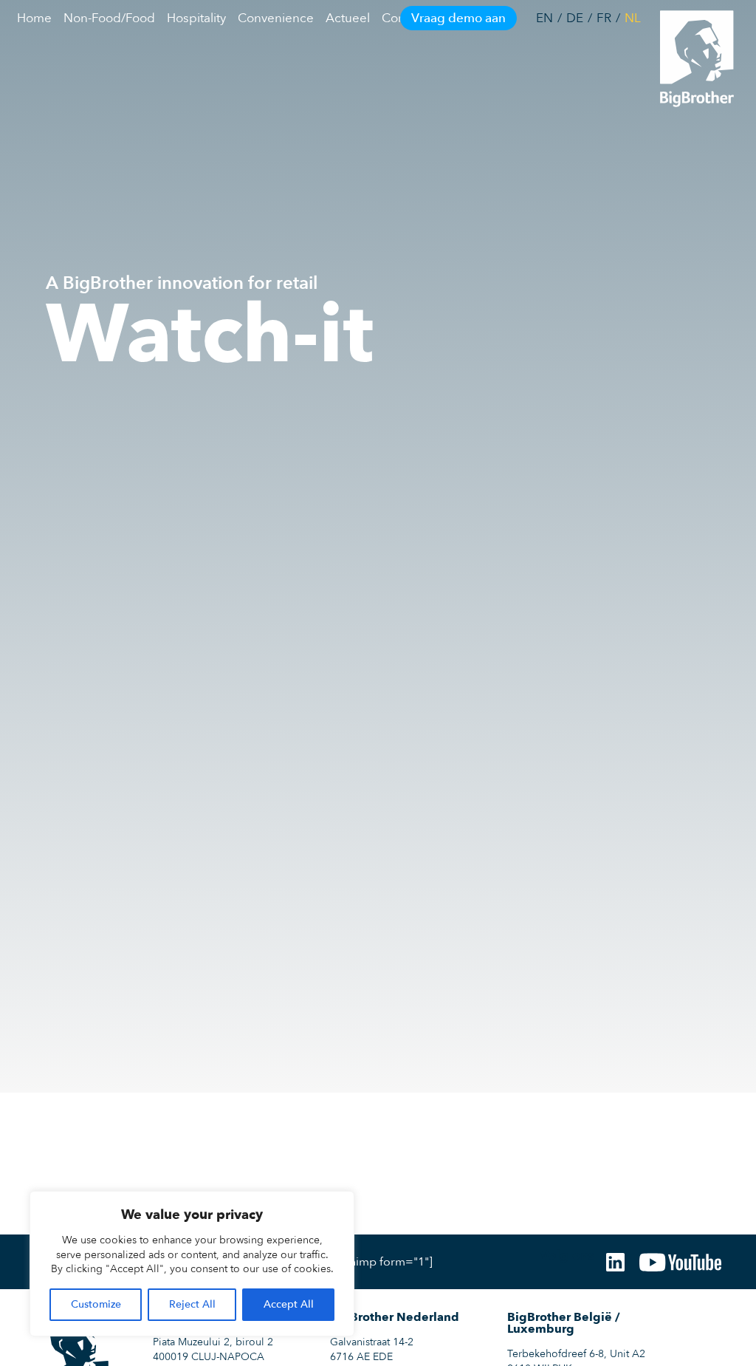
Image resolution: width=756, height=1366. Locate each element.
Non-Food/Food (109, 18)
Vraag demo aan (458, 18)
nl (633, 18)
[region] (192, 1263)
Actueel (348, 18)
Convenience (276, 18)
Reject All (192, 1304)
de (574, 18)
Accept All (289, 1304)
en (544, 18)
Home (34, 18)
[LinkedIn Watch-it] (615, 1262)
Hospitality (196, 18)
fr (604, 18)
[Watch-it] (689, 56)
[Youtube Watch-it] (680, 1262)
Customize (96, 1304)
